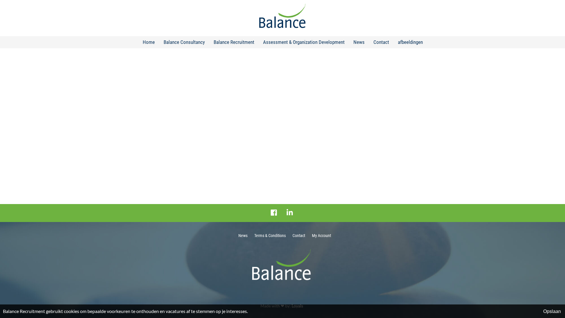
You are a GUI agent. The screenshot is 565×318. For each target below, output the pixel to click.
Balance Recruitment (234, 42)
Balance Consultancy (184, 42)
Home (149, 42)
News (359, 42)
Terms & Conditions (270, 235)
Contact (381, 42)
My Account (321, 235)
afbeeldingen (410, 42)
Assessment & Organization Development (304, 42)
